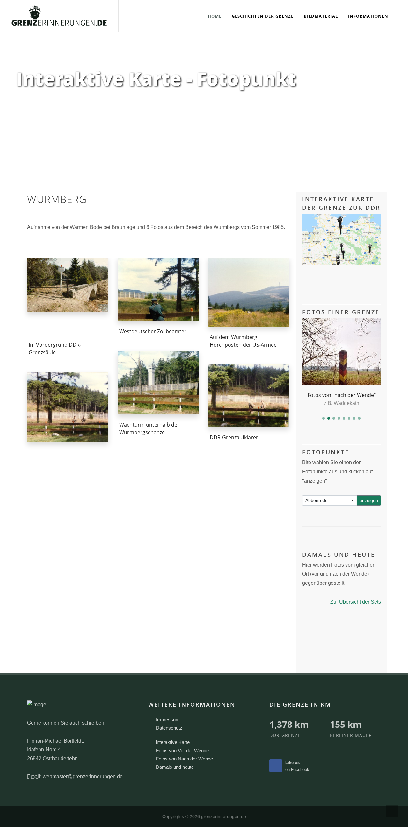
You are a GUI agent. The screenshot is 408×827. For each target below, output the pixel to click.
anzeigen (369, 500)
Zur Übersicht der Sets (355, 601)
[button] (323, 418)
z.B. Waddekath (341, 403)
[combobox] (329, 500)
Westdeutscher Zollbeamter (152, 331)
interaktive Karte (173, 742)
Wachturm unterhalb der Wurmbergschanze (149, 428)
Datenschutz (169, 728)
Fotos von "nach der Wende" (342, 395)
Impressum (168, 719)
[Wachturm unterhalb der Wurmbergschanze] (158, 383)
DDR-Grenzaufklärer (234, 437)
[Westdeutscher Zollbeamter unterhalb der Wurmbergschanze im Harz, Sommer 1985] (158, 289)
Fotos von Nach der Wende (184, 758)
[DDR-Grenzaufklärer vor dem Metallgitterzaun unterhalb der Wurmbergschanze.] (248, 395)
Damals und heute (175, 767)
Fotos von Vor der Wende (182, 750)
